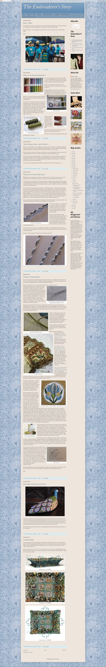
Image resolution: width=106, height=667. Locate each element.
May (74, 180)
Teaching (39, 14)
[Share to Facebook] (46, 69)
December (75, 168)
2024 (73, 153)
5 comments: (38, 271)
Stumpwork (56, 14)
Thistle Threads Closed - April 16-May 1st (35, 144)
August (74, 175)
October (74, 171)
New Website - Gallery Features (77, 43)
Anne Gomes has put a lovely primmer (30, 227)
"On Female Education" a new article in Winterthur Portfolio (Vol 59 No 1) (77, 41)
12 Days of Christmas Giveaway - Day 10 (77, 50)
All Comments (74, 27)
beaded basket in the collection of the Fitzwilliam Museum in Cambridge (41, 549)
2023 (73, 155)
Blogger (57, 659)
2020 (73, 160)
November (75, 170)
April (74, 181)
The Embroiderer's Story (47, 7)
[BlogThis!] (44, 69)
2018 (73, 163)
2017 (73, 165)
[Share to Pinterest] (47, 69)
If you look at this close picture (37, 193)
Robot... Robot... (28, 23)
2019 (73, 161)
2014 (73, 206)
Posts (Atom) (30, 652)
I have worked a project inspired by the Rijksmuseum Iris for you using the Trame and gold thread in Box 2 (60, 369)
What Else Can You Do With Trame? (34, 174)
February (74, 201)
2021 (73, 158)
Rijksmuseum (57, 363)
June (74, 178)
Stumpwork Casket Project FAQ (29, 17)
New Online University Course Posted (34, 484)
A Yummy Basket (28, 540)
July (74, 176)
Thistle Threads (74, 76)
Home (23, 14)
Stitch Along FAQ (65, 14)
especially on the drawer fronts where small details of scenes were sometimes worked (60, 336)
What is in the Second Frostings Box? (34, 75)
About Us (29, 14)
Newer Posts (26, 650)
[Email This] (42, 69)
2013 (73, 208)
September (75, 173)
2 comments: (39, 69)
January (74, 203)
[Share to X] (45, 69)
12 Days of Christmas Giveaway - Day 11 (77, 48)
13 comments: (38, 478)
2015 (73, 205)
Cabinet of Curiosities (47, 14)
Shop (34, 14)
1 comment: (39, 138)
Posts (73, 25)
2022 (73, 156)
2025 (73, 151)
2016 (73, 167)
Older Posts (64, 650)
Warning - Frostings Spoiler (31, 277)
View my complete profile (75, 89)
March (74, 199)
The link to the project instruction (61, 405)
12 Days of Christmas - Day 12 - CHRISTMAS (77, 45)
